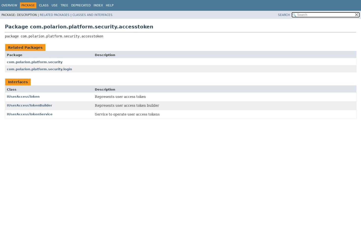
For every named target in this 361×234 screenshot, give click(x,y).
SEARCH (284, 15)
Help (109, 5)
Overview (9, 5)
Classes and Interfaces (92, 15)
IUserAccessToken (23, 96)
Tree (64, 5)
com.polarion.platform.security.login (39, 69)
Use (55, 5)
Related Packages (54, 15)
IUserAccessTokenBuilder (29, 105)
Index (98, 5)
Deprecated (81, 5)
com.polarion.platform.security (34, 62)
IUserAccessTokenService (30, 114)
